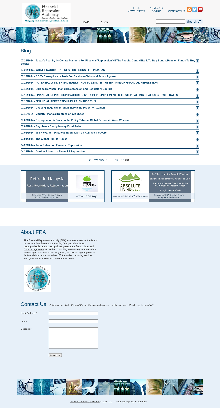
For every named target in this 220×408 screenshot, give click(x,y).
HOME (86, 22)
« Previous (96, 160)
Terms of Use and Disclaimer (85, 401)
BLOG (104, 22)
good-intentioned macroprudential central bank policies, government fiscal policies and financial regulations (59, 246)
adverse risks (46, 243)
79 (122, 160)
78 (116, 160)
